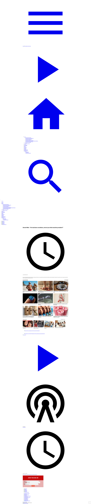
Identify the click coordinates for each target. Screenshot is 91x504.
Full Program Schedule (28, 142)
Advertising (25, 147)
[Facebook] (25, 488)
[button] (27, 325)
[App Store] (3, 223)
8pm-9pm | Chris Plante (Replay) (29, 141)
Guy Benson (24, 427)
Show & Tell (27, 151)
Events (25, 144)
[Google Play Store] (4, 224)
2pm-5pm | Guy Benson (28, 139)
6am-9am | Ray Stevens (28, 137)
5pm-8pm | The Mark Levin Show (29, 140)
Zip (24, 483)
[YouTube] (25, 490)
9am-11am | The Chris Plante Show (30, 138)
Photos (25, 148)
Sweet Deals (25, 145)
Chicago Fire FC (26, 149)
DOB (24, 484)
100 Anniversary (26, 150)
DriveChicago (27, 152)
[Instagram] (3, 222)
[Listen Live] (45, 358)
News (25, 146)
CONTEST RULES (28, 143)
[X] (3, 221)
